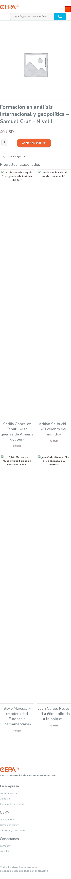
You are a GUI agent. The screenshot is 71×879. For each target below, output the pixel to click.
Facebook (5, 845)
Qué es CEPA (7, 819)
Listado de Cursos (9, 825)
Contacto (5, 798)
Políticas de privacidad (12, 804)
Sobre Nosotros (8, 793)
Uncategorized (18, 156)
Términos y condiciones (12, 830)
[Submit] (60, 16)
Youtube (4, 851)
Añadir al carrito (34, 143)
